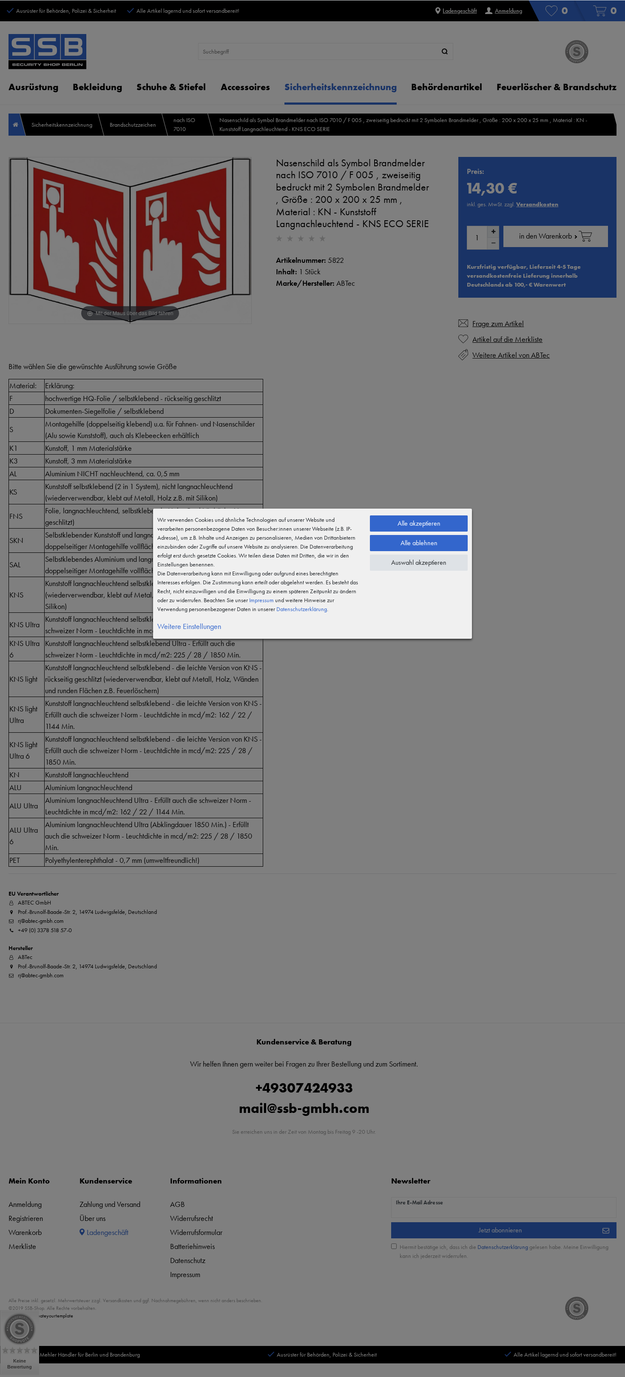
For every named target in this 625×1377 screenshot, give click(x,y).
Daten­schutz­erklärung (301, 609)
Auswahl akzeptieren (418, 562)
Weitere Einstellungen (189, 626)
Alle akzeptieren (419, 523)
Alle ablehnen (419, 542)
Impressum (261, 600)
